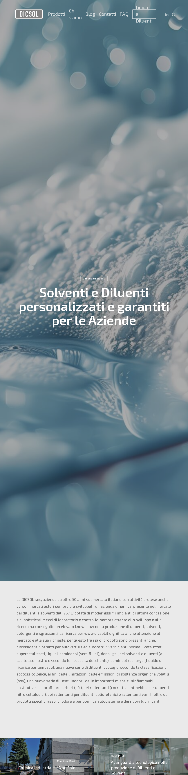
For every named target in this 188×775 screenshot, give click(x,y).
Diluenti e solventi (94, 278)
